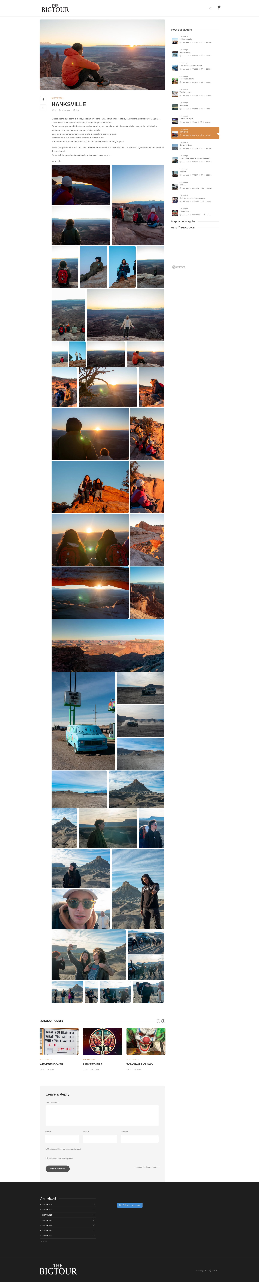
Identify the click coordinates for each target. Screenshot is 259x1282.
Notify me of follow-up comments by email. (64, 1149)
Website (124, 1132)
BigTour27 (68, 1215)
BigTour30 (68, 1230)
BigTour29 (68, 1225)
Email (86, 1132)
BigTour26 (68, 1210)
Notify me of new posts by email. (60, 1158)
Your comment (52, 1102)
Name (48, 1132)
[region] (195, 251)
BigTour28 (68, 1220)
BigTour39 (58, 98)
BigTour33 (68, 1236)
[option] (59, 1049)
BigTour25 (68, 1204)
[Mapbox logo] (178, 267)
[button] (80, 185)
